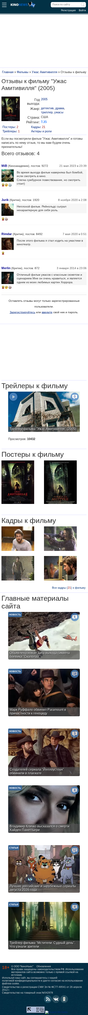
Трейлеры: (11, 131)
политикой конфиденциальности (21, 980)
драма (59, 108)
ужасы (58, 112)
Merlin (5, 268)
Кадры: (38, 127)
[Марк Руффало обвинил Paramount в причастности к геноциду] (44, 693)
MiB (4, 165)
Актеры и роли (41, 131)
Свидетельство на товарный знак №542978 (27, 992)
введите (47, 312)
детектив (47, 108)
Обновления (43, 966)
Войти (82, 10)
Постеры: (10, 127)
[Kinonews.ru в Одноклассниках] (64, 999)
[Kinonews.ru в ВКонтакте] (56, 999)
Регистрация (68, 10)
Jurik (5, 200)
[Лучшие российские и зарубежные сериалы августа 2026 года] (44, 869)
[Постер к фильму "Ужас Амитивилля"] (10, 110)
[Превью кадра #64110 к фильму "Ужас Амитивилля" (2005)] (17, 539)
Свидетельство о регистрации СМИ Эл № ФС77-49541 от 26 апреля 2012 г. (42, 988)
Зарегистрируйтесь (22, 312)
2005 (44, 99)
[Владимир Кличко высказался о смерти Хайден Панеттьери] (44, 809)
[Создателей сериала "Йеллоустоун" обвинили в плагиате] (44, 753)
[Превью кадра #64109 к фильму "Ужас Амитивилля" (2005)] (60, 539)
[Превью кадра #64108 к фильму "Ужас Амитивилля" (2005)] (17, 569)
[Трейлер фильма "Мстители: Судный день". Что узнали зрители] (44, 926)
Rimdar (6, 234)
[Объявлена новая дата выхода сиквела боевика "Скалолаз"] (44, 636)
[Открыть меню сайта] (4, 5)
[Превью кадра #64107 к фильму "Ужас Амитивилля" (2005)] (60, 569)
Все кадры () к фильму (69, 587)
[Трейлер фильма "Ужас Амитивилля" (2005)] (44, 412)
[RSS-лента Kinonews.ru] (48, 999)
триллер (47, 112)
